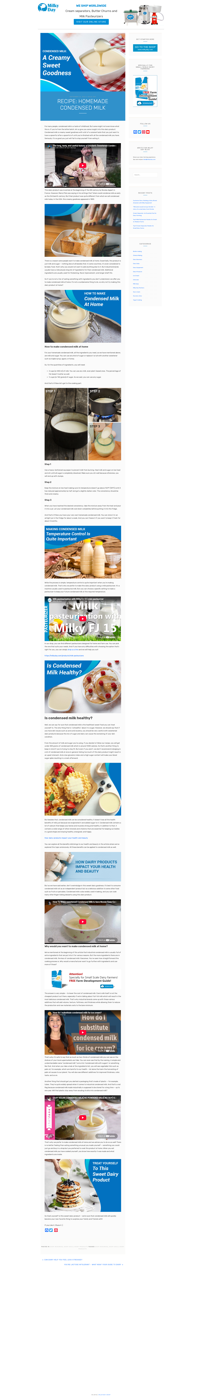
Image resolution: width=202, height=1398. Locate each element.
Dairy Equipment (138, 267)
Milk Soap (136, 284)
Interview (136, 279)
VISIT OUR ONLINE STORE (91, 22)
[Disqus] (82, 1299)
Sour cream (136, 292)
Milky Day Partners (138, 288)
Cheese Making (137, 255)
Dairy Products (81, 1246)
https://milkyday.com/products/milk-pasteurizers (64, 656)
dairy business (101, 1246)
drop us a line (73, 650)
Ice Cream (136, 275)
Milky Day (92, 96)
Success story (137, 296)
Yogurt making (137, 300)
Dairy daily (114, 1246)
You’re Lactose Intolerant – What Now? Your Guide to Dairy (92, 1265)
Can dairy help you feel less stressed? (63, 1260)
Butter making (137, 251)
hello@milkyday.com (149, 159)
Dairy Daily (68, 1246)
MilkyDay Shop (104, 1394)
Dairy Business (56, 1246)
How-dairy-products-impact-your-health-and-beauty (66, 838)
